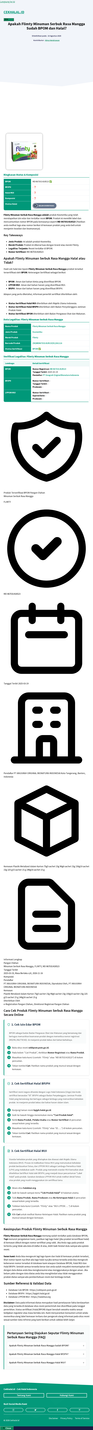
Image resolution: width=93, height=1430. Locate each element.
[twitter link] (35, 1410)
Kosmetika (37, 332)
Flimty (35, 337)
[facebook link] (57, 1410)
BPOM (35, 349)
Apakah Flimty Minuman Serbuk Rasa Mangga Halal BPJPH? (39, 1354)
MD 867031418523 (58, 369)
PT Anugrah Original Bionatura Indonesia (61, 375)
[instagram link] (13, 1410)
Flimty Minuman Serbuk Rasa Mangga (49, 326)
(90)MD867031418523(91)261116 (47, 343)
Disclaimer (53, 1418)
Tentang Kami (24, 1395)
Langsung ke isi (7, 1)
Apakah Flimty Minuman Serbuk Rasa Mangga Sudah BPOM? (39, 1345)
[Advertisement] (46, 59)
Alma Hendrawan (52, 40)
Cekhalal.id (14, 12)
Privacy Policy (66, 1418)
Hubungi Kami (67, 1395)
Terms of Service (82, 1418)
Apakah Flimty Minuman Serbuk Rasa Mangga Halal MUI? (37, 1362)
